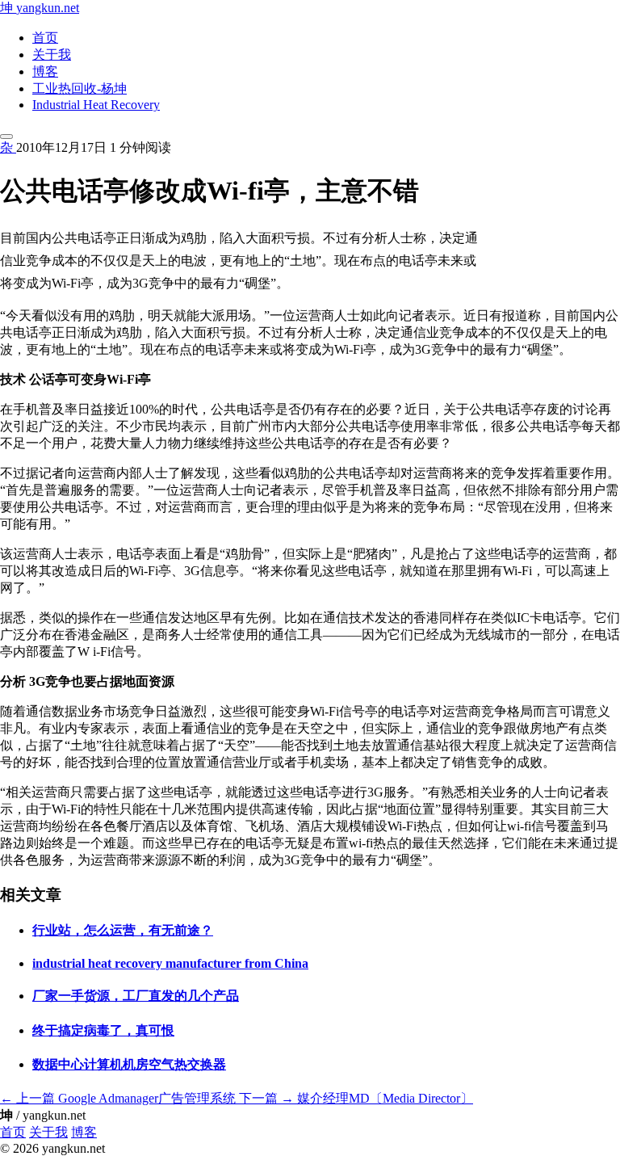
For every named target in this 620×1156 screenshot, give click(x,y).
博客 (45, 71)
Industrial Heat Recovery (96, 104)
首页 (45, 37)
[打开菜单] (6, 136)
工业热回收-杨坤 (79, 88)
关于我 (51, 54)
